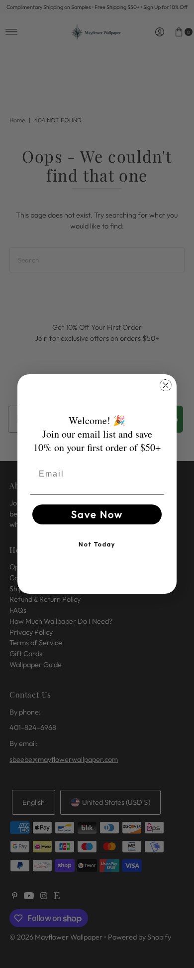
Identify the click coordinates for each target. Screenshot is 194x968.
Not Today (97, 544)
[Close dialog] (166, 385)
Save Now (97, 514)
